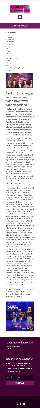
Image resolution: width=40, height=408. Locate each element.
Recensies (10, 42)
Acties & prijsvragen (14, 68)
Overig (9, 70)
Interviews (10, 44)
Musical (9, 37)
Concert (9, 63)
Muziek (9, 53)
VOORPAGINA (11, 32)
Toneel (9, 60)
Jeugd (9, 51)
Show (9, 65)
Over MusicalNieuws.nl (13, 346)
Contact (9, 348)
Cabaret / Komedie (13, 58)
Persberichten (11, 39)
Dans (8, 49)
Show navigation (20, 17)
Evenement (10, 56)
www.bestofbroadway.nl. (14, 296)
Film (8, 46)
